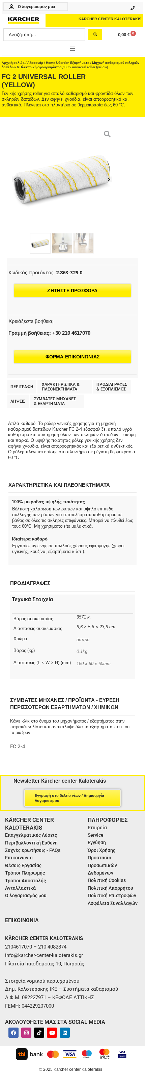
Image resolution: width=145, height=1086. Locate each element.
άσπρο (83, 639)
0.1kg (82, 651)
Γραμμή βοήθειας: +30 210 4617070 (49, 333)
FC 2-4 (17, 746)
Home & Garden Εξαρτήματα (67, 63)
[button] (72, 49)
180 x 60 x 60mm (94, 663)
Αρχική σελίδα (13, 63)
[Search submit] (95, 34)
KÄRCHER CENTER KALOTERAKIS (110, 19)
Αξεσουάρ (35, 63)
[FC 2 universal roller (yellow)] (62, 179)
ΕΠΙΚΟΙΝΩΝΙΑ (22, 920)
